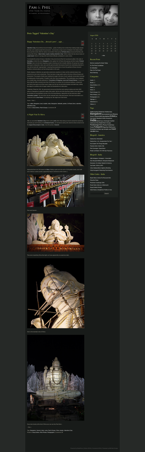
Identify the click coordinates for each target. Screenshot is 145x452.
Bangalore (46, 61)
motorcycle (93, 122)
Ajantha (96, 111)
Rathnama (112, 127)
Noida (100, 123)
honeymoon (109, 118)
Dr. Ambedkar (93, 68)
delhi (100, 116)
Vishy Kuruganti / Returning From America (101, 170)
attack (31, 103)
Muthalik (60, 103)
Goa (91, 118)
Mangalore (54, 103)
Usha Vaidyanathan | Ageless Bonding (100, 168)
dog (103, 116)
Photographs (50, 432)
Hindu (103, 118)
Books (92, 82)
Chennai (96, 116)
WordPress (80, 448)
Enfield (112, 116)
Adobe (92, 112)
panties (65, 103)
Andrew (107, 112)
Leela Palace (39, 97)
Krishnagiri (107, 121)
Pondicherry (110, 125)
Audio (91, 80)
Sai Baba (98, 129)
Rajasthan (106, 127)
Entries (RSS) (87, 448)
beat (41, 103)
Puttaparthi (98, 127)
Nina (97, 122)
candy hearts (30, 56)
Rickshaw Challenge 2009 (97, 182)
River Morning (94, 72)
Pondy (92, 127)
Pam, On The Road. (95, 70)
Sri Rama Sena (66, 52)
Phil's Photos (43, 432)
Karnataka (30, 61)
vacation (93, 131)
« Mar (103, 55)
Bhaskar (115, 114)
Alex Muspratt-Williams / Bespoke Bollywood (102, 160)
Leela (54, 121)
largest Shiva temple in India (36, 125)
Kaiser (102, 121)
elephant (107, 116)
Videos (92, 104)
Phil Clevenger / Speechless (97, 148)
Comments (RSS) (97, 448)
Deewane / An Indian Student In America (101, 163)
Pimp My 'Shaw (94, 180)
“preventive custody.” (32, 95)
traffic (110, 129)
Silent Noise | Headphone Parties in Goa (101, 190)
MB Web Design (113, 448)
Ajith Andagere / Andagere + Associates (100, 158)
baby (110, 111)
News (91, 89)
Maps (91, 87)
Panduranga (94, 125)
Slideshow (93, 101)
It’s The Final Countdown (96, 65)
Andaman (102, 112)
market (112, 121)
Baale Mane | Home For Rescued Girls (100, 178)
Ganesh (57, 125)
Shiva (47, 169)
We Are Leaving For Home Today (99, 63)
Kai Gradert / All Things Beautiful (98, 143)
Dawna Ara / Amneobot (96, 138)
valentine (78, 103)
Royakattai (93, 129)
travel (113, 129)
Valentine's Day (31, 105)
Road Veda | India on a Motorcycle (99, 185)
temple (62, 430)
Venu (97, 131)
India (49, 103)
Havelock (99, 118)
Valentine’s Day (31, 48)
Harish (94, 118)
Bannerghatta (105, 114)
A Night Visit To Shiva (36, 114)
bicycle (92, 116)
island (98, 121)
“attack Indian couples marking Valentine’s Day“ (51, 54)
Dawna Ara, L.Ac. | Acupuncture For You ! (101, 141)
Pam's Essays (43, 107)
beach (111, 114)
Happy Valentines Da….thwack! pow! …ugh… (45, 41)
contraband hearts (49, 122)
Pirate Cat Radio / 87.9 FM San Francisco (101, 150)
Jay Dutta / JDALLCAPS (96, 165)
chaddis (45, 103)
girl (116, 116)
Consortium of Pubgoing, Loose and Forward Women (63, 80)
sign (102, 129)
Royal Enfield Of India (96, 187)
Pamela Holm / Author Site (97, 146)
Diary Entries (35, 107)
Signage (92, 99)
